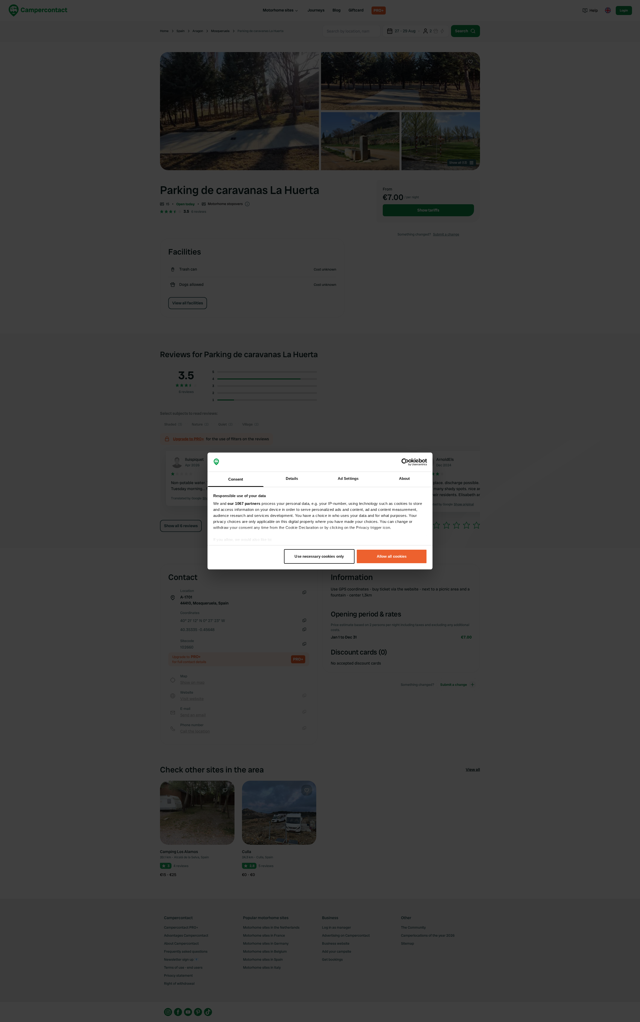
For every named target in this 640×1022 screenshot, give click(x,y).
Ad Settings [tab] (348, 478)
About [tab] (404, 478)
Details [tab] (292, 478)
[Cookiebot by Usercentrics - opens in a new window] (405, 462)
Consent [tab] (235, 479)
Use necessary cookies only (319, 556)
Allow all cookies (392, 556)
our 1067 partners (244, 503)
